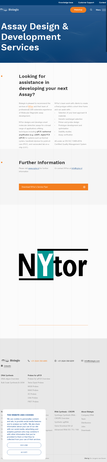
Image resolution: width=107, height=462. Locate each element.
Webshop (78, 10)
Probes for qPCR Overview (39, 379)
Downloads (85, 430)
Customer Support (86, 2)
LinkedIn (7, 366)
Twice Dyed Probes (36, 382)
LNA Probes (33, 398)
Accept (24, 452)
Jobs (83, 426)
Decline (24, 445)
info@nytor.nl (77, 168)
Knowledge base (66, 2)
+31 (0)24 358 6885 (39, 361)
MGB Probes (33, 386)
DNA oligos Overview (10, 379)
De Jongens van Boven (98, 458)
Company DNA (87, 415)
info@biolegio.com (92, 361)
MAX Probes (33, 390)
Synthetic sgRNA (62, 422)
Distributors (86, 423)
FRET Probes (33, 401)
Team (83, 419)
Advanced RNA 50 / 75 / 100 (67, 429)
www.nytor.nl (33, 168)
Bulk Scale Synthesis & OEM (12, 382)
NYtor (30, 106)
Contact (102, 2)
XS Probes (32, 394)
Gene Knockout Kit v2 (64, 426)
